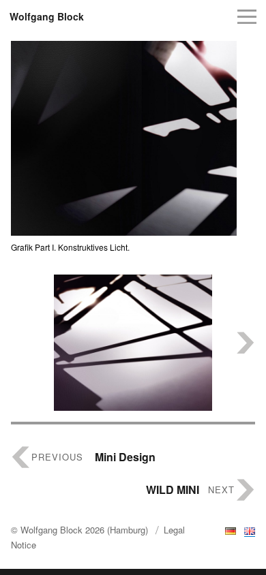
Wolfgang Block (47, 16)
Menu (246, 17)
